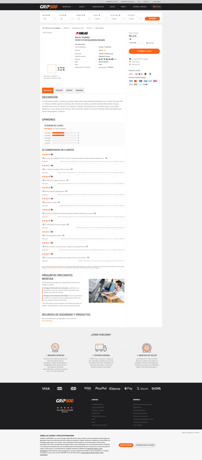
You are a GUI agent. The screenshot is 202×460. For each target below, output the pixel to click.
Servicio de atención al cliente (142, 404)
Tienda (123, 7)
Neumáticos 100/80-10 (51, 76)
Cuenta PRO (96, 413)
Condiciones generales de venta (143, 419)
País (93, 419)
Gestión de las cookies (140, 422)
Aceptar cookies (126, 445)
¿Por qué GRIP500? (98, 407)
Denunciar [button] (45, 161)
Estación (131, 15)
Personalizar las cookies (145, 445)
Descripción (48, 90)
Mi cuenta (157, 1)
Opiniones (59, 90)
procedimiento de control (56, 268)
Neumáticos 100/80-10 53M (52, 78)
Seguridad (79, 90)
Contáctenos (137, 407)
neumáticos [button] (67, 7)
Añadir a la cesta (145, 51)
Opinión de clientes (112, 1)
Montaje (69, 90)
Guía (93, 422)
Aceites (112, 7)
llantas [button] (82, 7)
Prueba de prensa (97, 404)
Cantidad (132, 43)
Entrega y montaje (139, 7)
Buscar (152, 19)
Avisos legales (137, 425)
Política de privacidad (140, 413)
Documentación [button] (47, 321)
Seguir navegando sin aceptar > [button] (191, 432)
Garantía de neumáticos (99, 425)
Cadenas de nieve (98, 7)
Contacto (146, 1)
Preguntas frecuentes (128, 1)
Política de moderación (140, 416)
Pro (139, 1)
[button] (118, 161)
